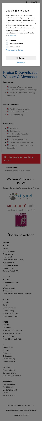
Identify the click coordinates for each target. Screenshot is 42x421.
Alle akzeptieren (21, 58)
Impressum (21, 63)
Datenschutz (12, 35)
